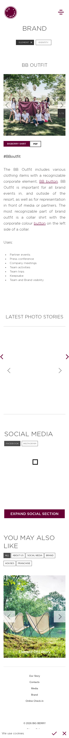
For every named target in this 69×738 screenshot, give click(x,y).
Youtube (34, 712)
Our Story (34, 675)
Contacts (34, 682)
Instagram (44, 712)
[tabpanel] (34, 105)
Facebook (25, 712)
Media (34, 688)
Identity (43, 42)
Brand (34, 694)
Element (24, 42)
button (40, 223)
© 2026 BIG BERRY (35, 723)
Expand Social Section (34, 514)
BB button (48, 181)
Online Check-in (35, 700)
